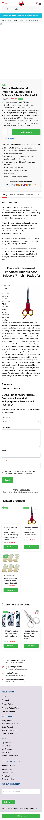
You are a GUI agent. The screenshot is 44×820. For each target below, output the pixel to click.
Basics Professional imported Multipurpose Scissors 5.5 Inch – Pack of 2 (31, 532)
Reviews (40, 195)
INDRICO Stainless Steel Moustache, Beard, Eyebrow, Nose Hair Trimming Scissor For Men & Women (11, 534)
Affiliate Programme (9, 730)
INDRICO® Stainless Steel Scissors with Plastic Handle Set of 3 (11, 634)
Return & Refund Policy (11, 708)
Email (4, 461)
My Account (6, 743)
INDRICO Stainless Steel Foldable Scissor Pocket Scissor (31, 634)
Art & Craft (6, 776)
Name (4, 450)
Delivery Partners (8, 711)
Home (4, 20)
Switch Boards (7, 773)
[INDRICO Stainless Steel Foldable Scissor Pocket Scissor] (31, 619)
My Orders (6, 746)
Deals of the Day (8, 779)
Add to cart (26, 132)
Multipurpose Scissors (26, 492)
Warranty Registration (10, 724)
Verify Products (7, 721)
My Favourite (7, 752)
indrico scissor (12, 492)
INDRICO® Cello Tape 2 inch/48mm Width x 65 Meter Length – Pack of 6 (10, 579)
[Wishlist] (14, 509)
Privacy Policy (7, 704)
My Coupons (7, 749)
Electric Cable (7, 769)
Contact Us (6, 700)
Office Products (12, 20)
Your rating (6, 417)
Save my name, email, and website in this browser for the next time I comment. (20, 473)
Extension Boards (8, 765)
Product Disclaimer (17, 195)
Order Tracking (7, 733)
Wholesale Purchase (10, 756)
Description (30, 195)
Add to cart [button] (11, 547)
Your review (6, 427)
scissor (36, 492)
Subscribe (8, 802)
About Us (5, 696)
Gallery (4, 195)
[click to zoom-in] (21, 51)
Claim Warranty (8, 727)
